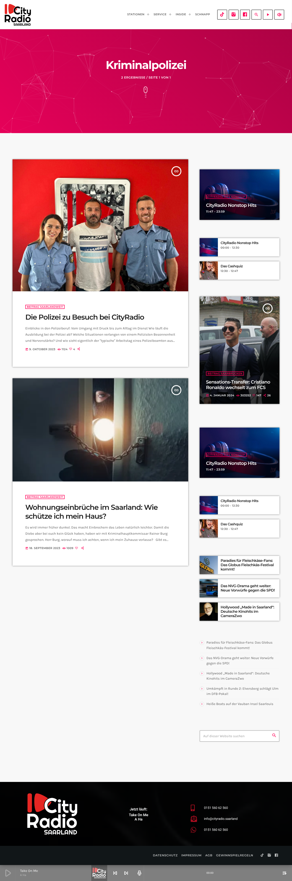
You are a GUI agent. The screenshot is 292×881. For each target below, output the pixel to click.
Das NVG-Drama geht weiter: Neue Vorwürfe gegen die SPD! (248, 588)
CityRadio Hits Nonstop (226, 196)
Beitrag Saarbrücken (225, 373)
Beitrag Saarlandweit (45, 306)
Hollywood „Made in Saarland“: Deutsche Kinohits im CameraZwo (247, 611)
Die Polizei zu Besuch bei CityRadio (84, 317)
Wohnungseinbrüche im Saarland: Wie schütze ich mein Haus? (91, 512)
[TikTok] (222, 15)
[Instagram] (234, 15)
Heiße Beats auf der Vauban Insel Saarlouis (239, 704)
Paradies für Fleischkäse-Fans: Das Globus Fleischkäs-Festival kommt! (247, 565)
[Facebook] (245, 15)
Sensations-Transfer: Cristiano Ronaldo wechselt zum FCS (238, 384)
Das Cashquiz (232, 266)
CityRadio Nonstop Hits (231, 205)
